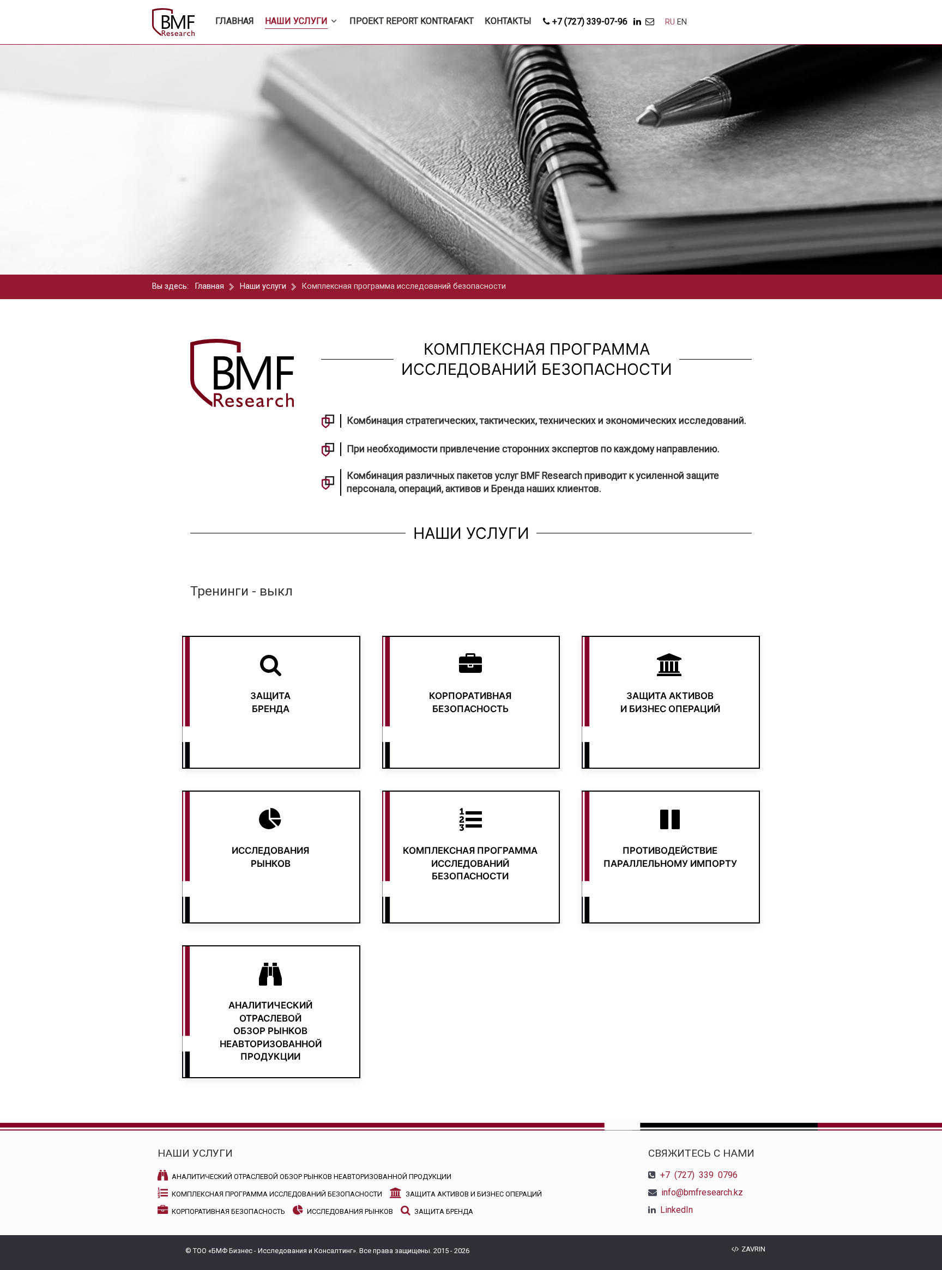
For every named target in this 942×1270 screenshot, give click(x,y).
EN (682, 22)
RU (671, 22)
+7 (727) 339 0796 (699, 1175)
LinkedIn (676, 1210)
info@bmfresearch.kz (702, 1192)
